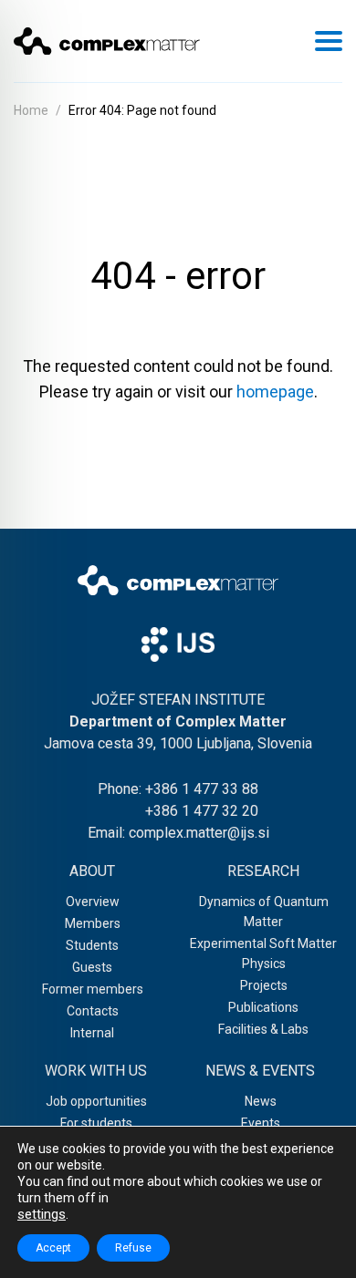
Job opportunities (96, 1101)
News (261, 1101)
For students (96, 1123)
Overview (93, 901)
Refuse (133, 1248)
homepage (275, 391)
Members (92, 923)
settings (41, 1214)
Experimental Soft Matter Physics (263, 953)
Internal (92, 1032)
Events (260, 1123)
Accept (53, 1248)
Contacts (93, 1011)
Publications (263, 1007)
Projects (264, 985)
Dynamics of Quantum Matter (264, 911)
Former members (92, 989)
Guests (92, 967)
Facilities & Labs (263, 1029)
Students (92, 945)
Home (31, 110)
